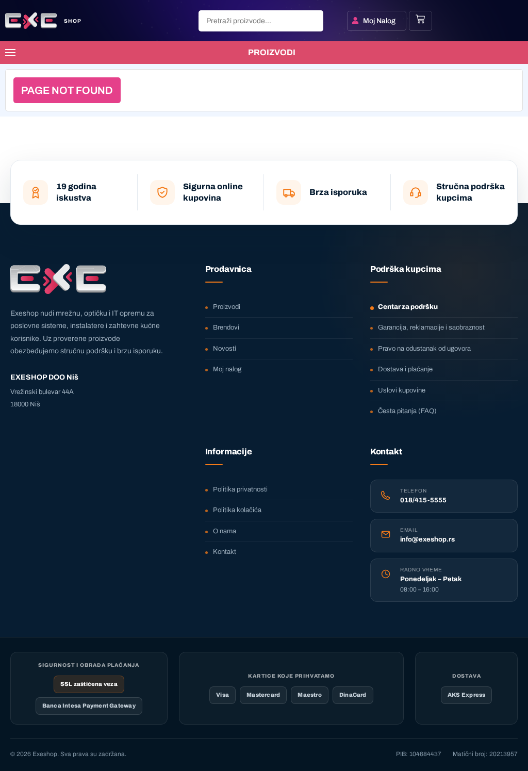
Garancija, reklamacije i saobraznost (431, 327)
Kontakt (224, 551)
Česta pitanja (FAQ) (407, 411)
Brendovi (226, 327)
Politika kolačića (237, 510)
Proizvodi (226, 306)
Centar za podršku (408, 306)
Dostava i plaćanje (405, 369)
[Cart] (420, 19)
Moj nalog (227, 369)
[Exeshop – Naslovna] (58, 279)
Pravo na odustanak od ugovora (424, 348)
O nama (224, 531)
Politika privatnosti (240, 489)
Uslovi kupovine (401, 390)
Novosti (224, 348)
